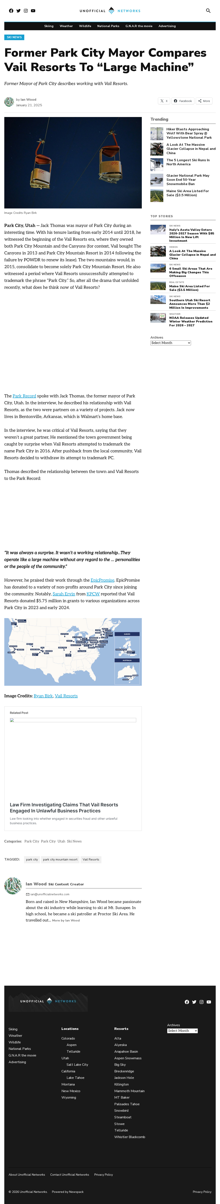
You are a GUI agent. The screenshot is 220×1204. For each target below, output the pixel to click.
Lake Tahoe (75, 1077)
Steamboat (122, 1117)
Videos (173, 247)
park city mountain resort (60, 859)
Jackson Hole (124, 1077)
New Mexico (70, 1090)
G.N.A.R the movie (138, 26)
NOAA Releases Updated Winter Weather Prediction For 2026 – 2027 (190, 321)
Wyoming (68, 1097)
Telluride (73, 1051)
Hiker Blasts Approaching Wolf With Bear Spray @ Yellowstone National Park (189, 133)
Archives (156, 337)
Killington (121, 1084)
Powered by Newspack (68, 1192)
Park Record (24, 396)
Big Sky (120, 1064)
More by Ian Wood (66, 920)
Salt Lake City (77, 1064)
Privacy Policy (103, 1175)
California (68, 1071)
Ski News (14, 37)
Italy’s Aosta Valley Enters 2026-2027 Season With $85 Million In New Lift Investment (191, 235)
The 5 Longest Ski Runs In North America (188, 162)
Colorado (68, 1038)
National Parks (108, 26)
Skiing (48, 26)
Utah (61, 841)
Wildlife (85, 26)
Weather (66, 26)
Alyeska (120, 1045)
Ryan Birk (43, 696)
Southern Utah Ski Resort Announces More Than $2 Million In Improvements (189, 304)
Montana (68, 1084)
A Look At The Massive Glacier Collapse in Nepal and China (191, 149)
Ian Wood (28, 99)
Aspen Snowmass (128, 1058)
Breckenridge (124, 1071)
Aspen (71, 1045)
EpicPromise (102, 580)
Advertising (167, 26)
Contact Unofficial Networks (69, 1175)
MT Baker (122, 1097)
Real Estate (176, 282)
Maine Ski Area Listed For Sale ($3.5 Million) (188, 193)
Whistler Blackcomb (129, 1136)
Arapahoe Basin (126, 1051)
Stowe (119, 1123)
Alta (117, 1038)
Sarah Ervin (64, 594)
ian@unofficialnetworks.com (50, 894)
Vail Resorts (66, 696)
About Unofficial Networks (27, 1175)
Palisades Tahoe (127, 1104)
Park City (31, 841)
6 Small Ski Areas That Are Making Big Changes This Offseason (190, 272)
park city (32, 859)
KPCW (93, 594)
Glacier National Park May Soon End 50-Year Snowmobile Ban (188, 180)
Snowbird (121, 1110)
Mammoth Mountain (129, 1090)
